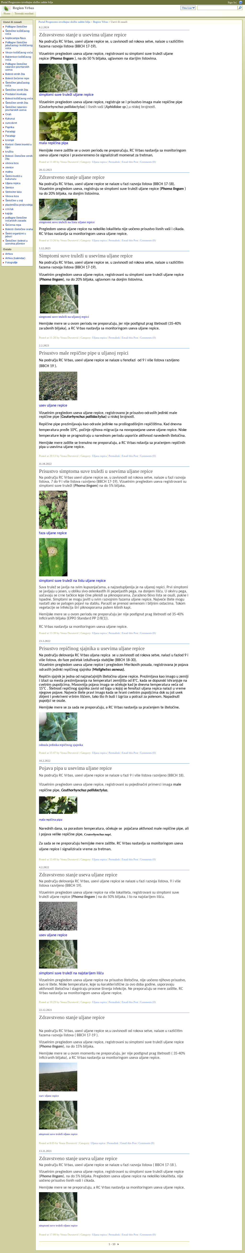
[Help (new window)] (241, 2)
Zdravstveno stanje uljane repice (72, 177)
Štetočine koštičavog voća (17, 32)
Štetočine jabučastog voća (17, 84)
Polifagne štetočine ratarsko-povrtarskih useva (17, 66)
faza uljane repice (53, 533)
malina (9, 171)
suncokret (11, 122)
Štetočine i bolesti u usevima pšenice (16, 242)
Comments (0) (148, 162)
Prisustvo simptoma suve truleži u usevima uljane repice (96, 471)
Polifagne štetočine (16, 26)
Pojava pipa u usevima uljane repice (75, 768)
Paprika (9, 127)
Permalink (114, 162)
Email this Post (130, 162)
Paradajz (10, 131)
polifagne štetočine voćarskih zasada (16, 219)
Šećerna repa (13, 224)
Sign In (232, 2)
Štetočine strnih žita (16, 89)
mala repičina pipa (53, 143)
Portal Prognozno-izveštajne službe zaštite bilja (27, 2)
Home (7, 13)
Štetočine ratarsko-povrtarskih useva (16, 108)
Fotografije (11, 262)
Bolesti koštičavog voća (19, 98)
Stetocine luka (13, 191)
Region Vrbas (23, 8)
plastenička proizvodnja (19, 204)
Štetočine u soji (14, 200)
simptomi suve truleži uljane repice (66, 95)
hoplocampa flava (15, 38)
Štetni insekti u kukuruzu (13, 177)
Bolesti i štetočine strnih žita (19, 157)
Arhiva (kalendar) (15, 258)
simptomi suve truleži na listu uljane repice (72, 581)
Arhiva (9, 253)
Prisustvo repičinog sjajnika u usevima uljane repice (92, 648)
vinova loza (11, 163)
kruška (9, 151)
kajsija (8, 213)
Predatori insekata (15, 94)
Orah (8, 114)
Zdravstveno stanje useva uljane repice (78, 875)
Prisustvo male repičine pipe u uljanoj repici (83, 353)
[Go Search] (240, 8)
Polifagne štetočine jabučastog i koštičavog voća (19, 45)
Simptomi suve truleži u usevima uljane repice (86, 256)
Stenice (9, 187)
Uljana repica (12, 183)
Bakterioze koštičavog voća (18, 58)
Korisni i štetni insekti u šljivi (18, 146)
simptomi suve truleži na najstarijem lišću (71, 973)
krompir (9, 140)
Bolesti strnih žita (15, 74)
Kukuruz (10, 118)
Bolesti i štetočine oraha (19, 229)
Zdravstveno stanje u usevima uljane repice (82, 35)
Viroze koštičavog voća (19, 52)
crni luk (9, 209)
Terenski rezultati (24, 13)
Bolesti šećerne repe (17, 78)
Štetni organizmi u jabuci (15, 235)
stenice (9, 167)
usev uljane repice (53, 406)
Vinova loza (12, 196)
